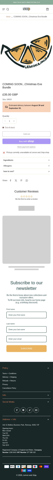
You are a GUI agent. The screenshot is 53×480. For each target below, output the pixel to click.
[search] (7, 9)
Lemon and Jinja (29, 475)
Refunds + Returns (9, 381)
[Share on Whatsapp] (26, 180)
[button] (26, 134)
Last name (10, 324)
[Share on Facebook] (10, 180)
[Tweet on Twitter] (16, 180)
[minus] (5, 121)
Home (8, 17)
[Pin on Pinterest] (21, 180)
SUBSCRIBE (26, 349)
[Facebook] (17, 410)
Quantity (5, 116)
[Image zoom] (26, 51)
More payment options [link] (26, 147)
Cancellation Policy (9, 388)
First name (10, 309)
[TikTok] (29, 410)
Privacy (5, 384)
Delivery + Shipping (9, 377)
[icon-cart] (47, 9)
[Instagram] (23, 410)
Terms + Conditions (9, 373)
